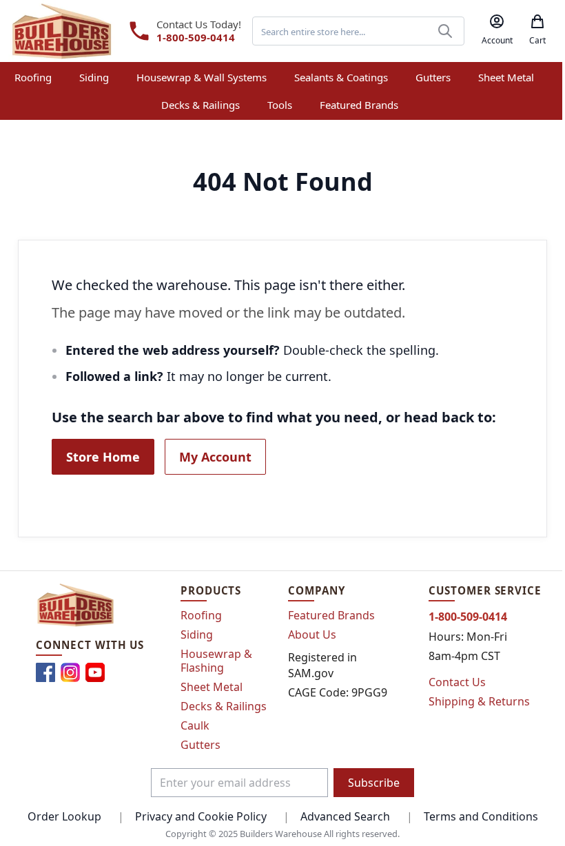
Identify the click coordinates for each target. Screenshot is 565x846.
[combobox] (358, 31)
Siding (197, 634)
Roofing (201, 615)
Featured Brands (331, 615)
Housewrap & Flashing (216, 660)
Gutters (200, 744)
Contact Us (457, 682)
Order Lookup (64, 816)
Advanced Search (345, 816)
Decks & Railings (224, 706)
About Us (312, 634)
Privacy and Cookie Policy (201, 816)
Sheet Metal (212, 686)
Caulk (195, 725)
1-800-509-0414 (195, 37)
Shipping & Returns (479, 701)
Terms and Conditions (481, 816)
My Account (215, 456)
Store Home (103, 456)
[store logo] (61, 31)
